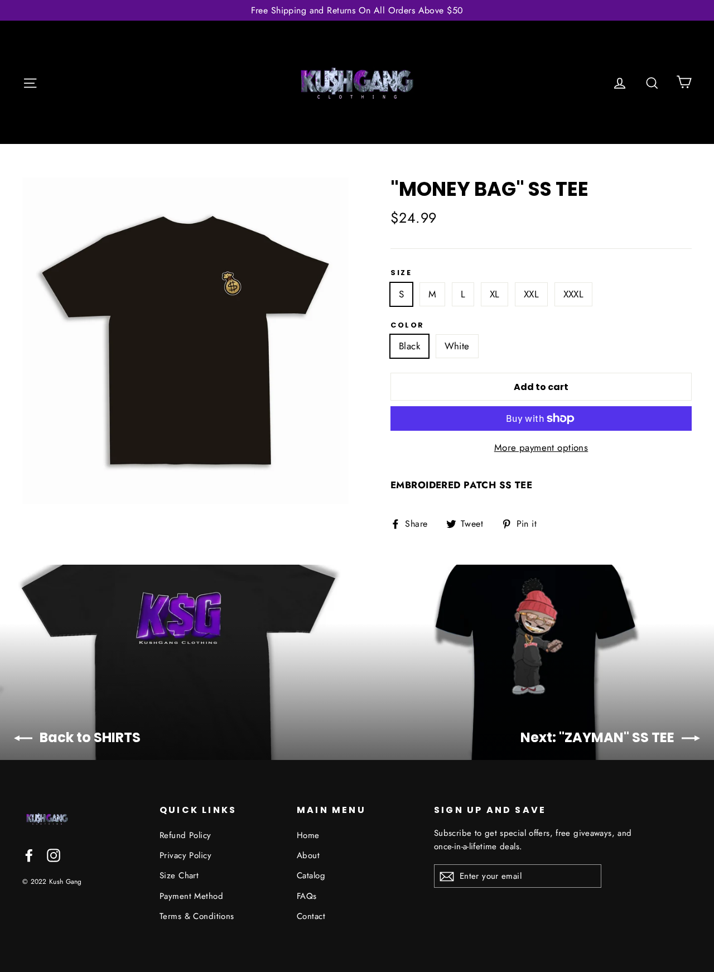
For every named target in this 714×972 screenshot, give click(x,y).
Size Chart (179, 875)
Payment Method (191, 896)
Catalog (311, 875)
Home (308, 835)
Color (407, 325)
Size (401, 272)
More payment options (541, 447)
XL (495, 294)
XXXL (573, 294)
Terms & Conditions (197, 916)
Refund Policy (185, 835)
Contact (311, 916)
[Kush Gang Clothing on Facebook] (29, 854)
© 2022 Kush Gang (52, 881)
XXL (531, 294)
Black (409, 346)
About (308, 855)
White (457, 346)
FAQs (307, 896)
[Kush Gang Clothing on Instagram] (53, 854)
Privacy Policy (185, 855)
